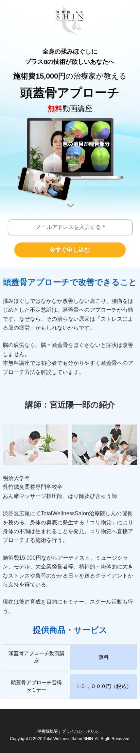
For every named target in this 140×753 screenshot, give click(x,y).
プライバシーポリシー (82, 731)
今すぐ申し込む (70, 250)
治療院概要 (47, 731)
